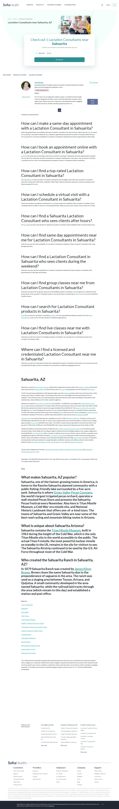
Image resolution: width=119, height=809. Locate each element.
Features (35, 771)
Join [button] (114, 5)
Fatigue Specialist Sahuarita (69, 734)
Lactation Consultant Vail (88, 733)
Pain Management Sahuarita (69, 731)
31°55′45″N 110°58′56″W (43, 403)
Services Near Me (18, 779)
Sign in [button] (108, 5)
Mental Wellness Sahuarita (69, 742)
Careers (79, 773)
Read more (51, 806)
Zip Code (41, 53)
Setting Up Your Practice (40, 773)
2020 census (91, 389)
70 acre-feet (35, 423)
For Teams (59, 773)
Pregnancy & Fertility (19, 75)
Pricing (35, 776)
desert (31, 410)
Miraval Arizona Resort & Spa (40, 442)
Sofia (89, 132)
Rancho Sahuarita (73, 418)
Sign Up (15, 773)
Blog (78, 782)
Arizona (45, 387)
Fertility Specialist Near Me (49, 734)
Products (40, 5)
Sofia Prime (79, 294)
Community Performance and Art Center (34, 627)
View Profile (26, 97)
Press (79, 779)
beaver (61, 412)
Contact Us (97, 776)
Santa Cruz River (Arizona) (83, 408)
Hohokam (67, 393)
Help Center (98, 771)
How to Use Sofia (18, 771)
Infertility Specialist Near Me (49, 742)
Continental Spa (38, 433)
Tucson (62, 389)
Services (30, 5)
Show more (44, 745)
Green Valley (39, 389)
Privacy (96, 782)
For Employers (70, 5)
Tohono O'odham (84, 387)
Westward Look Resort (75, 442)
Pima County (39, 387)
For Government (61, 779)
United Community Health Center (68, 429)
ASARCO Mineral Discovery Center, (70, 449)
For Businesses (60, 776)
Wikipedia (24, 608)
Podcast (79, 785)
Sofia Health (7, 75)
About (79, 771)
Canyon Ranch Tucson (57, 442)
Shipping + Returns (100, 773)
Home (9, 19)
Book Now (92, 102)
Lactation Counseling (35, 75)
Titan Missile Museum (52, 449)
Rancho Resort (78, 437)
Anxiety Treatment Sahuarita (69, 728)
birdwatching (80, 414)
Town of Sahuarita (27, 605)
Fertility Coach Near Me (48, 731)
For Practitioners (54, 5)
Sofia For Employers (62, 771)
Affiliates (80, 776)
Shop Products (17, 776)
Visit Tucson (25, 616)
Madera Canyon (92, 412)
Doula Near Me (45, 728)
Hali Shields (38, 83)
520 (69, 459)
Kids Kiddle (25, 612)
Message (95, 82)
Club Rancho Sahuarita (58, 435)
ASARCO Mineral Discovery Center (32, 623)
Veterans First (17, 785)
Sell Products (37, 779)
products (53, 315)
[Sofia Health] (11, 4)
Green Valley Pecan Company (73, 492)
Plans (58, 782)
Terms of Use (98, 779)
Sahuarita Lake (25, 418)
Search (59, 59)
